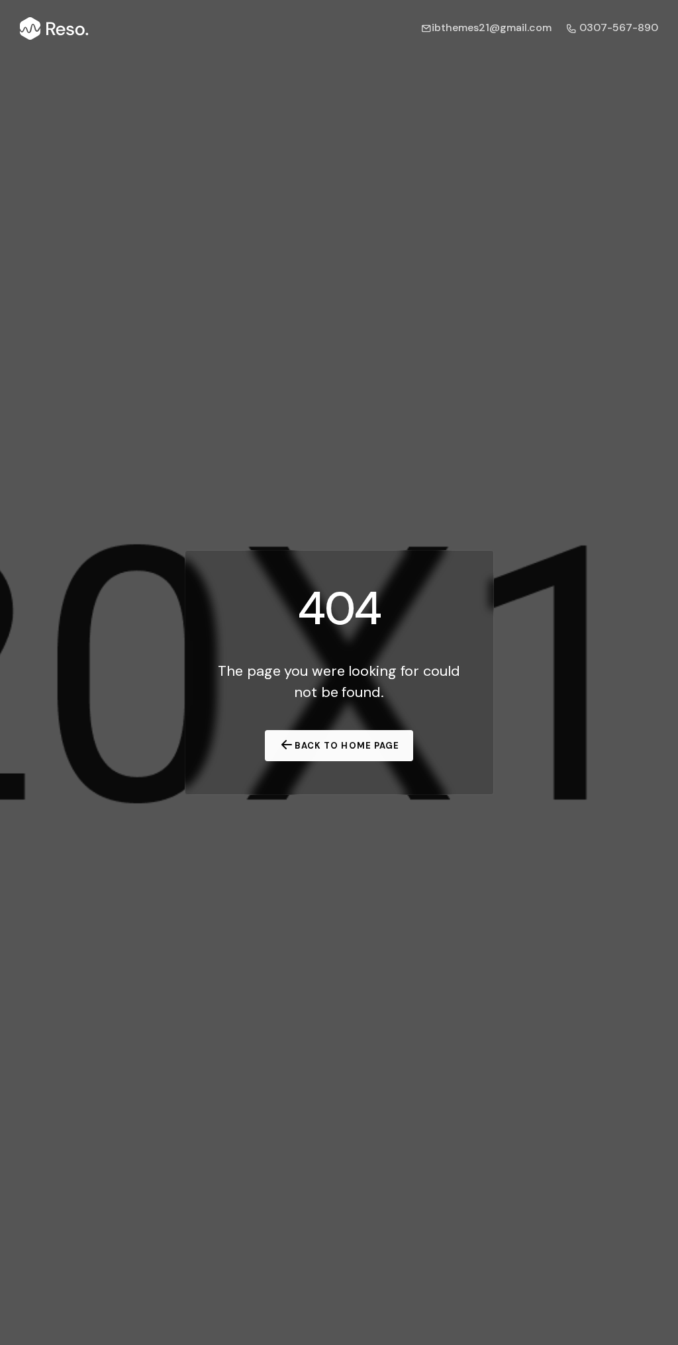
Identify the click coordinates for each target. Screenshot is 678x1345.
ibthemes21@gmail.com (492, 27)
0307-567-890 (617, 27)
